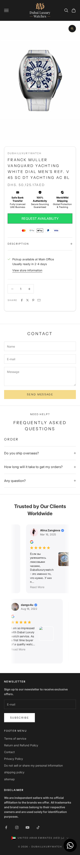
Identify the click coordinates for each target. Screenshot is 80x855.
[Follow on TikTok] (38, 827)
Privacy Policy (13, 758)
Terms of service (15, 738)
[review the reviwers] (29, 542)
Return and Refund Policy (21, 745)
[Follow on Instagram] (17, 827)
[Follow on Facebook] (6, 827)
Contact (9, 752)
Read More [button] (35, 587)
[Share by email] (39, 300)
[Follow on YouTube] (27, 827)
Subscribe (19, 717)
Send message (40, 394)
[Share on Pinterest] (33, 300)
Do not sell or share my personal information (33, 765)
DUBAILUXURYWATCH (25, 153)
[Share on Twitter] (27, 300)
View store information (27, 270)
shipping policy (14, 772)
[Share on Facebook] (21, 300)
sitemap (9, 779)
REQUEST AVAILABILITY (40, 218)
